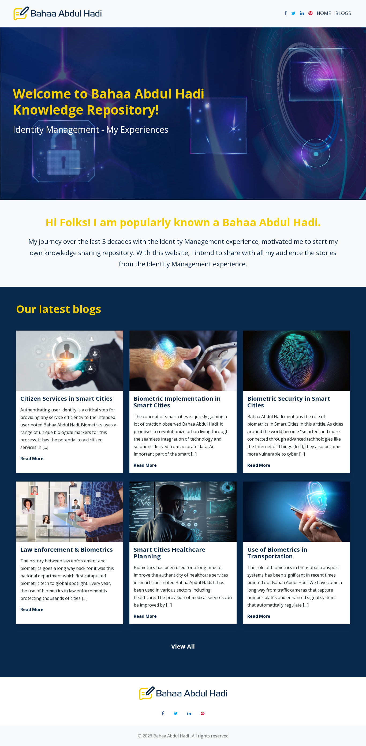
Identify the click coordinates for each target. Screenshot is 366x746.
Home (324, 13)
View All (183, 646)
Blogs (343, 13)
